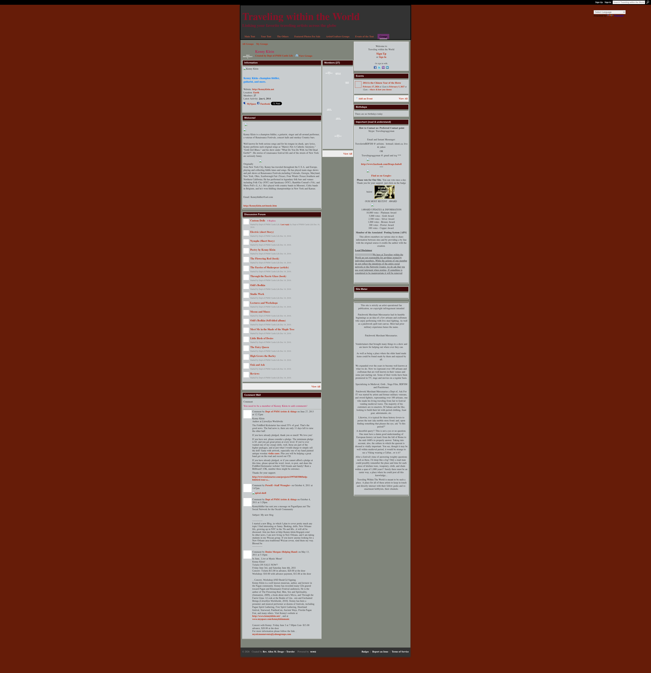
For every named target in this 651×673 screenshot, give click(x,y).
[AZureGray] (347, 119)
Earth (256, 92)
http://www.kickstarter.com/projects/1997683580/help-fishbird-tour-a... (280, 478)
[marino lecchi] (329, 137)
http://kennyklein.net (263, 89)
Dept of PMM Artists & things (281, 411)
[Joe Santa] (338, 101)
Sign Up (599, 2)
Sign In (608, 2)
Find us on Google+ (381, 175)
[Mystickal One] (347, 137)
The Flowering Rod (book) (264, 258)
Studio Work (257, 294)
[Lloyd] (338, 110)
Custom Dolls (257, 220)
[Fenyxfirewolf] (329, 128)
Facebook (265, 104)
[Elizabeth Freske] (329, 119)
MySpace (251, 104)
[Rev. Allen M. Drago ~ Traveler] (338, 146)
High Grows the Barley (263, 356)
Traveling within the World (301, 16)
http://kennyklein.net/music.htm (260, 205)
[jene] (329, 146)
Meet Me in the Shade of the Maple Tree (272, 329)
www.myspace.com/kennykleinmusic (270, 619)
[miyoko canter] (329, 101)
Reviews (254, 373)
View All (315, 386)
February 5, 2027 (397, 86)
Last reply (285, 224)
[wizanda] (347, 128)
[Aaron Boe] (347, 92)
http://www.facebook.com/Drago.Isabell (381, 164)
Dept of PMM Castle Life (280, 55)
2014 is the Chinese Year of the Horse (382, 83)
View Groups (305, 56)
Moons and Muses (260, 311)
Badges (365, 651)
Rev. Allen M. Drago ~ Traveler (279, 651)
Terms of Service (400, 651)
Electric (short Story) (262, 232)
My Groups (262, 44)
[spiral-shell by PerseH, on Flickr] (259, 492)
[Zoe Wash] (347, 101)
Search (647, 2)
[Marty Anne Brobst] (338, 92)
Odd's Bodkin (257, 285)
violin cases (273, 453)
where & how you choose (381, 89)
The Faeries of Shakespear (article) (269, 267)
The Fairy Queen (259, 347)
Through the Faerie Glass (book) (268, 276)
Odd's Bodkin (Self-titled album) (268, 320)
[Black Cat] (347, 146)
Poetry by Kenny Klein (262, 249)
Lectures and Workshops (264, 303)
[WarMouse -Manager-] (338, 128)
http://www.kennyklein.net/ (266, 616)
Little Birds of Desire (261, 338)
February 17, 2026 (371, 86)
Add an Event (365, 98)
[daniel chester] (347, 74)
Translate (619, 15)
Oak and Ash (257, 365)
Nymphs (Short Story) (262, 241)
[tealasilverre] (338, 83)
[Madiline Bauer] (329, 92)
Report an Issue (380, 651)
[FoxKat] (347, 110)
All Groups (248, 44)
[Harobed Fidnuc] (329, 83)
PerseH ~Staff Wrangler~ (278, 485)
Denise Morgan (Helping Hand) (281, 552)
